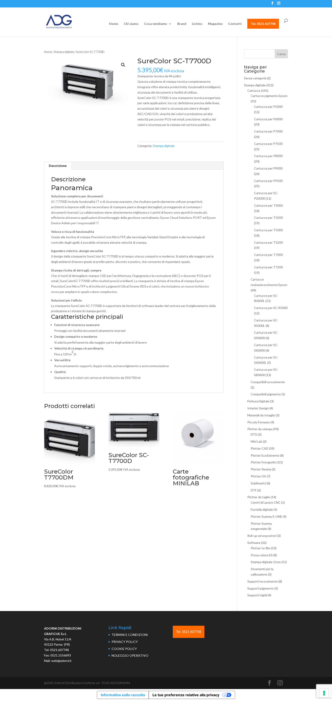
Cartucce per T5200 (268, 242)
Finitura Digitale (258, 401)
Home (113, 24)
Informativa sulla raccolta (123, 695)
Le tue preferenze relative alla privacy (185, 695)
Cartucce (253, 90)
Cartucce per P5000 (268, 107)
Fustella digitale (262, 509)
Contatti (235, 24)
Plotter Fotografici (264, 462)
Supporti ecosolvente (262, 581)
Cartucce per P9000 (268, 168)
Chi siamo (131, 24)
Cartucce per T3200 (268, 218)
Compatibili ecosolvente (268, 382)
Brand (181, 24)
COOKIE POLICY (124, 649)
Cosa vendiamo (155, 24)
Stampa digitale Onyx (266, 562)
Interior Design (258, 408)
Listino (197, 24)
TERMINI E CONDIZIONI (130, 635)
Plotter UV (258, 476)
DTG (254, 434)
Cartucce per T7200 (268, 267)
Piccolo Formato (258, 422)
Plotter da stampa (260, 429)
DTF (254, 490)
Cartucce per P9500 (268, 181)
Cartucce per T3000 (268, 205)
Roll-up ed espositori (261, 536)
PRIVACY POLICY (125, 642)
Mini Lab (256, 441)
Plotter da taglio (258, 497)
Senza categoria (255, 78)
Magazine (215, 24)
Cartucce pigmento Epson (269, 96)
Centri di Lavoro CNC (266, 502)
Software (253, 543)
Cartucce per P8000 (268, 156)
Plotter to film (260, 548)
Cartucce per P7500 (268, 144)
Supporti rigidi (257, 595)
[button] (123, 65)
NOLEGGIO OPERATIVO (130, 655)
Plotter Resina (261, 469)
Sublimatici (258, 483)
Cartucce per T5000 (268, 230)
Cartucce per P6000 (268, 119)
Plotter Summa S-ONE (266, 516)
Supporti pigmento (260, 588)
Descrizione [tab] (58, 166)
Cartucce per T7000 (268, 255)
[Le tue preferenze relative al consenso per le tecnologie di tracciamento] (324, 693)
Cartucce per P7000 (268, 131)
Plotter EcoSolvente (265, 455)
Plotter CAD (259, 448)
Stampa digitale (64, 52)
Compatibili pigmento (266, 394)
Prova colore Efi (262, 555)
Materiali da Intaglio (261, 415)
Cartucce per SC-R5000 (271, 308)
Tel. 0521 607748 (263, 24)
